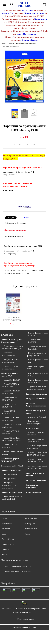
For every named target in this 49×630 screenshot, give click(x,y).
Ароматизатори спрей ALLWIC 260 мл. (37, 467)
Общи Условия (8, 544)
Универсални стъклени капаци (12, 452)
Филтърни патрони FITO (36, 368)
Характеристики (13, 236)
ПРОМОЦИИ (7, 335)
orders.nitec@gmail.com (21, 566)
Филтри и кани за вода (11, 493)
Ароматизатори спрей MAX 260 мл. (37, 447)
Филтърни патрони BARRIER (37, 347)
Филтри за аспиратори (36, 399)
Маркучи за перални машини (35, 474)
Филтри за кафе (10, 474)
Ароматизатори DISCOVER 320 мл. (35, 460)
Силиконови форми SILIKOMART (10, 460)
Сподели (11, 218)
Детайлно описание (15, 230)
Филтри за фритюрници (36, 394)
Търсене (28, 534)
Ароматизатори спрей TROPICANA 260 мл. (37, 453)
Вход (4, 534)
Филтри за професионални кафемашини (9, 485)
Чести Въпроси (31, 518)
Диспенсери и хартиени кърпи (36, 412)
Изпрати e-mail (31, 529)
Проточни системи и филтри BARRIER (36, 354)
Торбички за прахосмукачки (10, 46)
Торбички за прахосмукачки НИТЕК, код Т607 (13, 319)
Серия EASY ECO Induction (10, 432)
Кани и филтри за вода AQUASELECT (12, 497)
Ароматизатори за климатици (35, 433)
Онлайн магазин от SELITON (24, 627)
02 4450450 (26, 571)
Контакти (6, 529)
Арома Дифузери (33, 492)
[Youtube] (5, 577)
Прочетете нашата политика (24, 612)
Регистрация (30, 524)
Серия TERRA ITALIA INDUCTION (12, 419)
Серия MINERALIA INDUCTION (11, 392)
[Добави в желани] (44, 201)
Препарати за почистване (32, 486)
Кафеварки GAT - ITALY (12, 466)
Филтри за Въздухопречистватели (36, 404)
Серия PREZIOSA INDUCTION (10, 385)
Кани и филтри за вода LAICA (37, 374)
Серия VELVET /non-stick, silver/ (12, 426)
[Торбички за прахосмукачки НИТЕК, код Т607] (13, 303)
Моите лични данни (25, 619)
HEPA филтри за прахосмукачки (10, 367)
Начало (4, 43)
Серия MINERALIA (12, 380)
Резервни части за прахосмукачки (10, 361)
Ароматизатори (33, 428)
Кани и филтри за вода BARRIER (37, 334)
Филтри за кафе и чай (11, 471)
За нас (4, 555)
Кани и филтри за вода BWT (37, 361)
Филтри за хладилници (36, 480)
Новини (5, 549)
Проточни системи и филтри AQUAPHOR (37, 388)
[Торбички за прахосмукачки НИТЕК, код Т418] (24, 105)
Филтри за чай (10, 479)
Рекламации (7, 524)
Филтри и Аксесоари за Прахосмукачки (22, 43)
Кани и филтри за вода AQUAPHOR (37, 381)
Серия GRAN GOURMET (8, 412)
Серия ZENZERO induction (10, 446)
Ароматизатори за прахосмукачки (35, 440)
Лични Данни (8, 539)
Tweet (26, 218)
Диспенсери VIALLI (37, 417)
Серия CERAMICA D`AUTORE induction (11, 439)
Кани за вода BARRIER (34, 341)
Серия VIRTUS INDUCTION (9, 405)
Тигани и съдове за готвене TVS (9, 375)
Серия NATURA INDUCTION (9, 399)
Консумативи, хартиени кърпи (34, 422)
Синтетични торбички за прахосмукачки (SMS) (12, 347)
